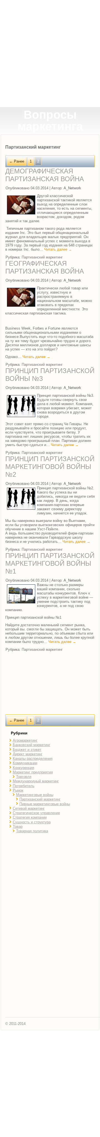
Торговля (23, 777)
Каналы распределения (32, 758)
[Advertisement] (50, 53)
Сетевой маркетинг (29, 808)
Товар (17, 826)
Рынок (18, 790)
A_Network (72, 188)
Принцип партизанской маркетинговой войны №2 (49, 466)
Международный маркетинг (36, 781)
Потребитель (23, 786)
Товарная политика (32, 831)
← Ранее (16, 161)
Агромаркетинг (25, 740)
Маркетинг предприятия (33, 772)
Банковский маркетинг (31, 745)
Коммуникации (25, 763)
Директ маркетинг (27, 754)
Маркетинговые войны (34, 795)
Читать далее (58, 249)
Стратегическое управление (36, 813)
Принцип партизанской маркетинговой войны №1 (49, 563)
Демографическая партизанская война (44, 175)
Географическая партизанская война (44, 267)
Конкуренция (23, 768)
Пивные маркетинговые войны (44, 804)
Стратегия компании (30, 817)
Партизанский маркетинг (42, 257)
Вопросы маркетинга (50, 120)
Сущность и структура (32, 822)
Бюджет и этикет (27, 749)
